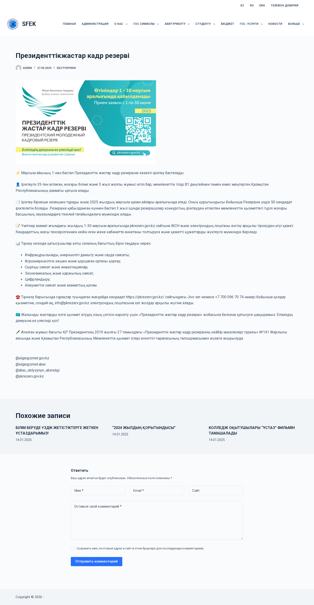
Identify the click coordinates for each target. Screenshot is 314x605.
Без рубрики (66, 68)
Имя (78, 491)
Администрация (95, 24)
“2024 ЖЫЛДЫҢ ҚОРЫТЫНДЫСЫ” (144, 428)
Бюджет (227, 24)
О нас (118, 24)
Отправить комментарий (96, 561)
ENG (262, 5)
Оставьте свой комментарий (98, 506)
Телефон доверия (284, 5)
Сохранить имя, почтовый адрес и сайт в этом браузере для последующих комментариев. (140, 548)
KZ (242, 5)
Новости (275, 24)
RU (252, 5)
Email (138, 491)
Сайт (196, 491)
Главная (69, 24)
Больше (294, 24)
